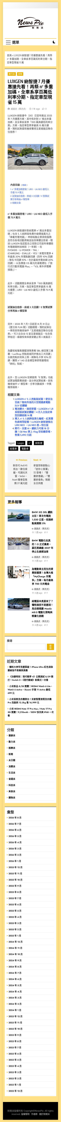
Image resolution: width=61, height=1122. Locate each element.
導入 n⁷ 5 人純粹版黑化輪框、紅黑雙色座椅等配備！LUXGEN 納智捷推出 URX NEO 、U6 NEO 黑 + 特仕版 (34, 422)
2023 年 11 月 (15, 1022)
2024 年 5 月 (15, 985)
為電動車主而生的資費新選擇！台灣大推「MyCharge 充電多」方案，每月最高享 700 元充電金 (42, 576)
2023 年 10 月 (16, 1028)
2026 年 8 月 (15, 817)
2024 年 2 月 (15, 1003)
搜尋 (9, 640)
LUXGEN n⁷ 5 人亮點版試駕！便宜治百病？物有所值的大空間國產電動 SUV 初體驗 (34, 402)
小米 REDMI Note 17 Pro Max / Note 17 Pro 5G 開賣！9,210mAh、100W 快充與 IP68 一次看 (31, 712)
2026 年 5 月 (15, 836)
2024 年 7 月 (15, 972)
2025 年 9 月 (15, 885)
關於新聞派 (44, 1114)
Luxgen (20, 443)
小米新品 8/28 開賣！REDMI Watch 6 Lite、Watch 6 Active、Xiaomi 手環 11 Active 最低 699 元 (30, 690)
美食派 (12, 791)
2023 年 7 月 (15, 1047)
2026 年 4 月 (15, 842)
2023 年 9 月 (15, 1035)
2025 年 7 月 (15, 898)
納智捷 (38, 443)
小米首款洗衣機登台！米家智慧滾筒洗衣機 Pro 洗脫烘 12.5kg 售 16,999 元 (30, 701)
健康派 (12, 735)
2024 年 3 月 (15, 997)
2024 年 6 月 (15, 979)
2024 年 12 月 (16, 941)
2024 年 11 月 (15, 948)
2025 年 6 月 (15, 904)
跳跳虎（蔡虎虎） (19, 108)
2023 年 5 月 (15, 1059)
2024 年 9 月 (15, 960)
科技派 (12, 785)
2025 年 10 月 (16, 879)
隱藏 (24, 185)
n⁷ (30, 443)
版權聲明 (25, 1114)
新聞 (20, 74)
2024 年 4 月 (15, 991)
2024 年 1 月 (15, 1010)
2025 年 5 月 (15, 910)
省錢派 (12, 778)
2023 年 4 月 (15, 1066)
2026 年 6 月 (15, 829)
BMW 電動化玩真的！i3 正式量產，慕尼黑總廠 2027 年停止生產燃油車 (42, 546)
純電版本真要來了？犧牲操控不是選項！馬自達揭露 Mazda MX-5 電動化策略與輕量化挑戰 (42, 608)
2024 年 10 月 (16, 954)
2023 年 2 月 (15, 1078)
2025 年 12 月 (16, 867)
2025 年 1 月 (15, 935)
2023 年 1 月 (15, 1084)
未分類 (12, 760)
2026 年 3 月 (15, 848)
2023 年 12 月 (16, 1016)
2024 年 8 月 (15, 966)
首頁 (9, 55)
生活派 (12, 772)
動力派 (12, 74)
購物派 (12, 797)
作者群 (34, 1114)
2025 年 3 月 (15, 923)
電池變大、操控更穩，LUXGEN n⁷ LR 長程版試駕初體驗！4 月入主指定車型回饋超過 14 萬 (34, 412)
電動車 (25, 448)
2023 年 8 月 (15, 1041)
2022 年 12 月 (16, 1090)
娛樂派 (12, 747)
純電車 (13, 448)
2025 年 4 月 (15, 917)
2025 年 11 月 (15, 873)
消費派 (12, 766)
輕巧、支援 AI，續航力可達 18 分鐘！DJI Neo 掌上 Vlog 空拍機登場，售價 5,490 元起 (34, 431)
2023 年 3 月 (15, 1072)
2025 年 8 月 (15, 892)
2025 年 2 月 (15, 929)
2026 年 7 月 (15, 823)
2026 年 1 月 (15, 861)
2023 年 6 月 (15, 1053)
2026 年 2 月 (15, 854)
